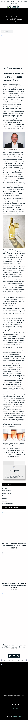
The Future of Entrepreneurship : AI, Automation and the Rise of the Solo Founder (14, 545)
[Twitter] (14, 656)
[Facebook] (10, 656)
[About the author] (8, 463)
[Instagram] (18, 656)
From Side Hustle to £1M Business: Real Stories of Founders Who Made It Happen (14, 585)
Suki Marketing (17, 716)
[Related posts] (19, 463)
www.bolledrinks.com (9, 458)
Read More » (14, 551)
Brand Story (7, 68)
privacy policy (14, 708)
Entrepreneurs (15, 68)
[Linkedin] (18, 704)
